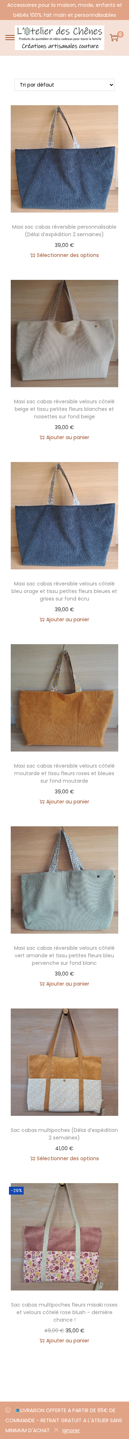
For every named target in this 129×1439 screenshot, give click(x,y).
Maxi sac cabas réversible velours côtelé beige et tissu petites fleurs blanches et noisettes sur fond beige (64, 409)
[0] (114, 37)
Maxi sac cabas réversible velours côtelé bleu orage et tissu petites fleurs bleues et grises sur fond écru (64, 591)
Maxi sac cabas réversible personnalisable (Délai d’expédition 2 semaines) (64, 230)
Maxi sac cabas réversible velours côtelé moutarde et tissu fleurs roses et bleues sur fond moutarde (64, 773)
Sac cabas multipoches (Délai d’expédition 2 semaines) (64, 1134)
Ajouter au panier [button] (67, 437)
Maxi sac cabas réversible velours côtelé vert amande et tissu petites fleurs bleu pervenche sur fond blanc (64, 955)
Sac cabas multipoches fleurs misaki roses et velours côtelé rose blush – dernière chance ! (64, 1312)
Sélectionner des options (68, 255)
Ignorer (71, 1430)
